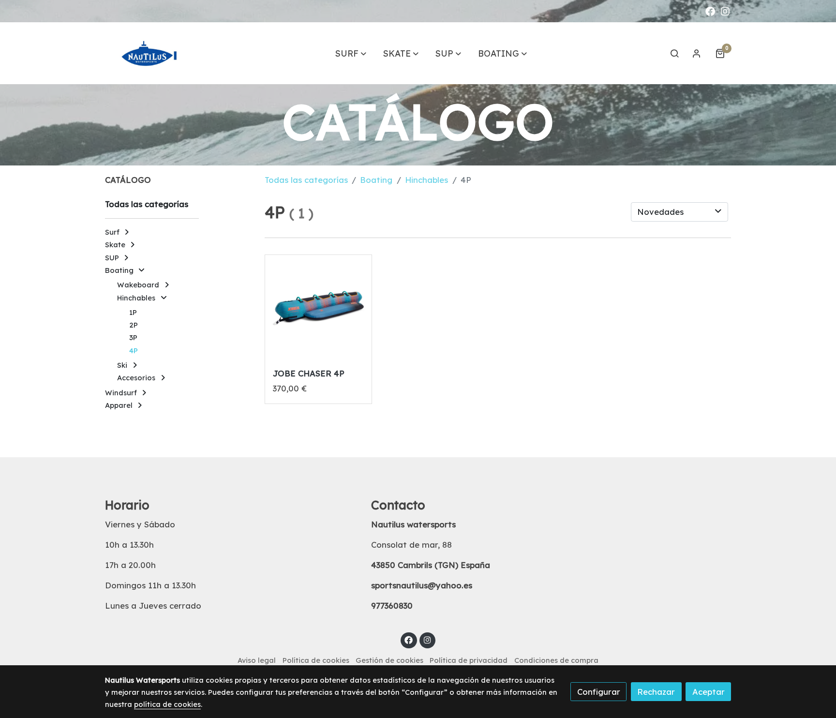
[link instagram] (725, 10)
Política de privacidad (469, 660)
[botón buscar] (674, 53)
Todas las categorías (306, 180)
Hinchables (426, 180)
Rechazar (656, 692)
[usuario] (697, 53)
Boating (376, 180)
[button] (350, 53)
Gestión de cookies (389, 660)
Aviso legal (257, 660)
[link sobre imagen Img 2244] (318, 308)
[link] (152, 53)
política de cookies (167, 704)
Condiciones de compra (556, 660)
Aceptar (708, 692)
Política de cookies (316, 660)
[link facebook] (710, 10)
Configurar (598, 692)
